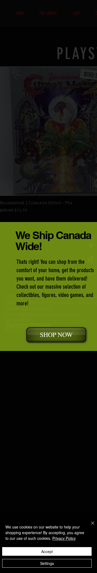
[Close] (89, 526)
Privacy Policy (64, 538)
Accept (47, 551)
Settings (47, 563)
